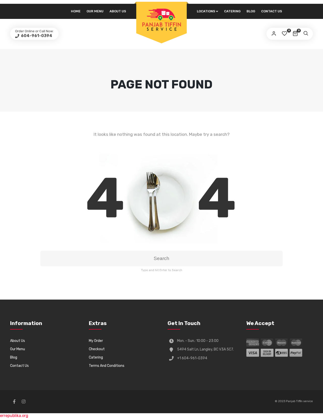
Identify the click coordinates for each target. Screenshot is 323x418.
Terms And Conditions (106, 366)
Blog (251, 11)
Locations (206, 11)
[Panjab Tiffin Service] (161, 19)
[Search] (305, 33)
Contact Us (271, 11)
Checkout (97, 349)
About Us (118, 11)
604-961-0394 (36, 35)
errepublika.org (14, 415)
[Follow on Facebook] (14, 402)
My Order (96, 341)
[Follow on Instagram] (23, 402)
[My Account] (273, 33)
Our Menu (95, 11)
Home (75, 11)
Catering (232, 11)
